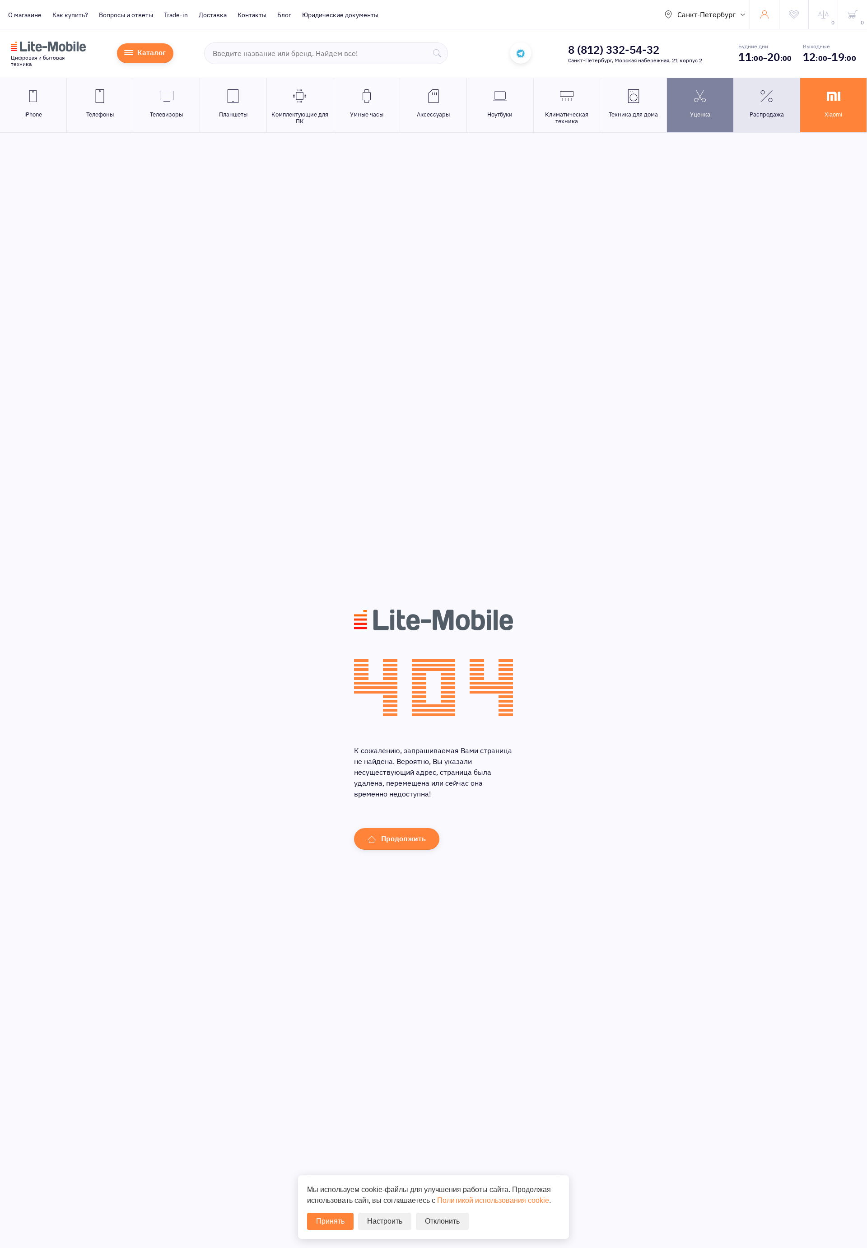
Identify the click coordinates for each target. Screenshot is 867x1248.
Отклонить (442, 1221)
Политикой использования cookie (493, 1200)
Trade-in (176, 15)
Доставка (213, 15)
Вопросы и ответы (126, 15)
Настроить (384, 1221)
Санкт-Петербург (706, 14)
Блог (284, 15)
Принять (330, 1221)
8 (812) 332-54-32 (613, 49)
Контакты (252, 15)
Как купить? (70, 15)
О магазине (25, 15)
